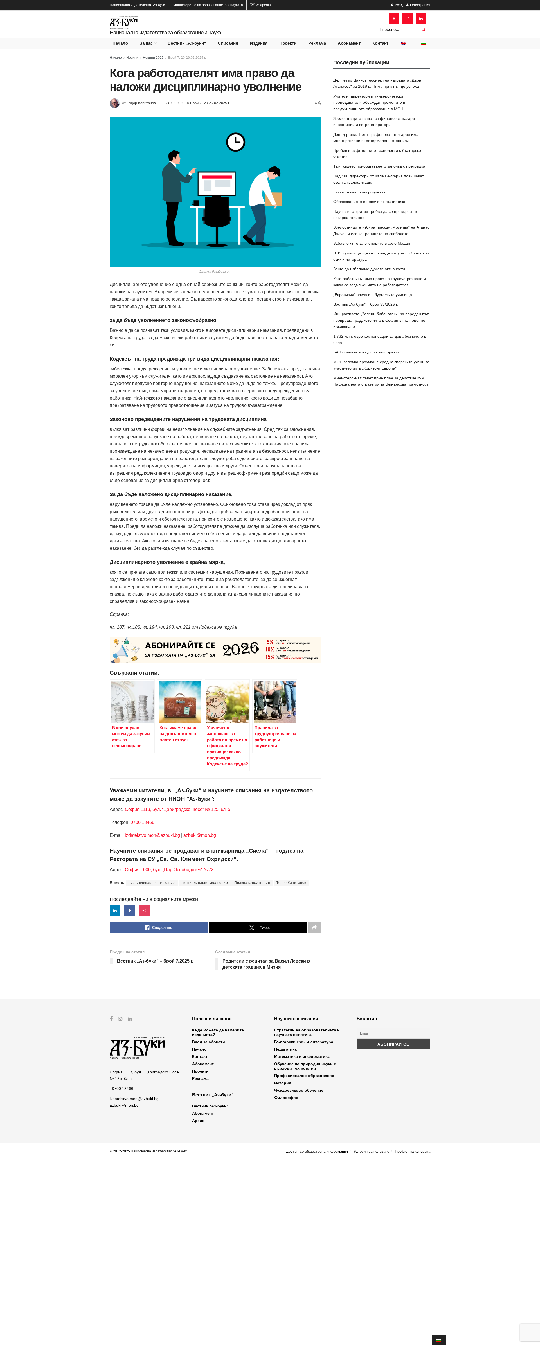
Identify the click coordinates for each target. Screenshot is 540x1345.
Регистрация (419, 5)
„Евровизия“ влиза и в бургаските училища (372, 294)
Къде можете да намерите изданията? (218, 1032)
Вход (398, 5)
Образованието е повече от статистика (369, 201)
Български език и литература (303, 1042)
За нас (146, 43)
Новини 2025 (153, 58)
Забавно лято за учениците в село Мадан (371, 243)
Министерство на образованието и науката (208, 5)
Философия (286, 1097)
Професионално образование (304, 1075)
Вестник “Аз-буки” (210, 1106)
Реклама (317, 43)
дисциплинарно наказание (152, 883)
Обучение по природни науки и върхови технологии (305, 1066)
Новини (132, 58)
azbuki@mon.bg (199, 835)
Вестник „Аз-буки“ (187, 43)
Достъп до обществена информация (317, 1151)
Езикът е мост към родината (359, 192)
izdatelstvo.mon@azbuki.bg (152, 835)
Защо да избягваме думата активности (369, 269)
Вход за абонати (208, 1042)
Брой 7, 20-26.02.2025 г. (187, 58)
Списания (228, 43)
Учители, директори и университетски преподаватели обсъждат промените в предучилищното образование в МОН (369, 102)
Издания (259, 43)
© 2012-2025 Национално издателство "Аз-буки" (148, 1151)
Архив (198, 1120)
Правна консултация (252, 883)
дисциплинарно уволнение (204, 883)
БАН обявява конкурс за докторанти (366, 352)
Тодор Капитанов (141, 103)
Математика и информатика (302, 1056)
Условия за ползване (371, 1151)
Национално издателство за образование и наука (165, 32)
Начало (120, 43)
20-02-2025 (175, 103)
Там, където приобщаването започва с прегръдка (379, 166)
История (282, 1083)
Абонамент (349, 43)
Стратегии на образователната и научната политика (307, 1032)
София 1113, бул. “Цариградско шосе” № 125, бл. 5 (177, 809)
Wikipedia (263, 5)
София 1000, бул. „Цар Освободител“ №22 (169, 869)
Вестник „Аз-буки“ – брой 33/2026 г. (365, 304)
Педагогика (285, 1049)
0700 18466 (142, 822)
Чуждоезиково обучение (298, 1090)
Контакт (380, 43)
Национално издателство (138, 5)
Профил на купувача (412, 1151)
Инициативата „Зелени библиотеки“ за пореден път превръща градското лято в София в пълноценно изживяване (381, 320)
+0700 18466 (121, 1088)
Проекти (287, 43)
